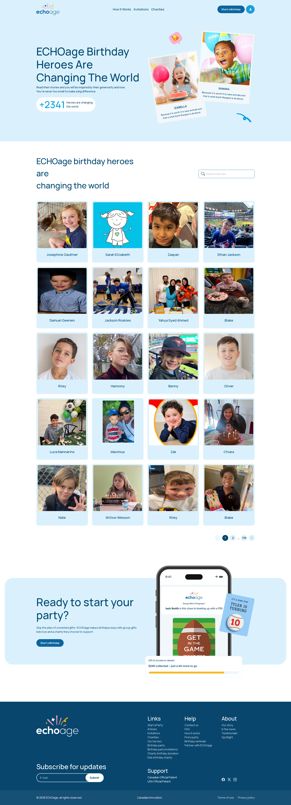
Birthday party (156, 745)
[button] (250, 9)
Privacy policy (246, 797)
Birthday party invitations (163, 749)
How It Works (122, 9)
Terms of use (225, 797)
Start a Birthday (231, 9)
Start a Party (155, 725)
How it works (192, 733)
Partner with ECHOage (198, 745)
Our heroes (155, 741)
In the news (229, 729)
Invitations (141, 9)
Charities (157, 9)
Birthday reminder (195, 741)
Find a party (192, 737)
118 (244, 538)
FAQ (187, 729)
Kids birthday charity (160, 757)
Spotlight (227, 737)
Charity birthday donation (163, 753)
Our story (227, 725)
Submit (94, 778)
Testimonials (229, 733)
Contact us (191, 725)
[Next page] (252, 538)
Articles (152, 729)
